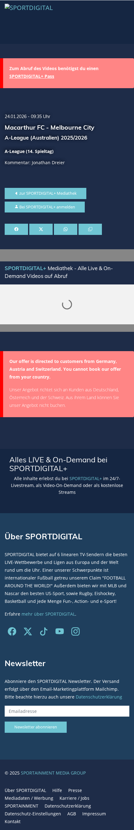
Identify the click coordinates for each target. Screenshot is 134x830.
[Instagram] (75, 633)
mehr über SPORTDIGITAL (48, 614)
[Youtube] (59, 633)
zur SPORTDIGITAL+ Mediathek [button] (47, 193)
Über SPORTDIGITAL (25, 790)
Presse (75, 790)
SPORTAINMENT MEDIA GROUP (53, 773)
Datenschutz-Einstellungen (33, 814)
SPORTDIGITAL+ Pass (31, 76)
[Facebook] (12, 633)
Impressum (94, 814)
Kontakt (13, 821)
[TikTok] (43, 633)
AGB (71, 814)
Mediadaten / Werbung (29, 798)
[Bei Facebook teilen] (16, 229)
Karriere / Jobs (74, 798)
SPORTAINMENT (21, 806)
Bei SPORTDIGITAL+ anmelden (46, 207)
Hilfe (57, 790)
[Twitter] (28, 633)
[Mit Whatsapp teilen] (65, 229)
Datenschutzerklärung (99, 697)
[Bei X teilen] (41, 229)
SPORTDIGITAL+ (85, 478)
